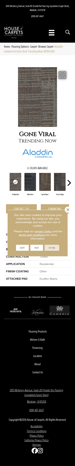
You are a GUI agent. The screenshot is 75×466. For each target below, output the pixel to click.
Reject (36, 247)
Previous (6, 181)
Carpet (33, 46)
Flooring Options (20, 46)
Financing (54, 209)
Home (7, 46)
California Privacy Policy (36, 440)
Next (69, 181)
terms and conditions (32, 234)
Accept (22, 247)
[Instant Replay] (59, 182)
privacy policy (43, 231)
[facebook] (34, 451)
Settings (52, 247)
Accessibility (37, 426)
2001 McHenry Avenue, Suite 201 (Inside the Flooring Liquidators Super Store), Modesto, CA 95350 (37, 8)
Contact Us (21, 209)
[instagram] (40, 451)
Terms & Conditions (36, 431)
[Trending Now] (15, 182)
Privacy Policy (37, 435)
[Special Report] (45, 182)
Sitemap (36, 444)
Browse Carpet (45, 46)
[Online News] (30, 182)
